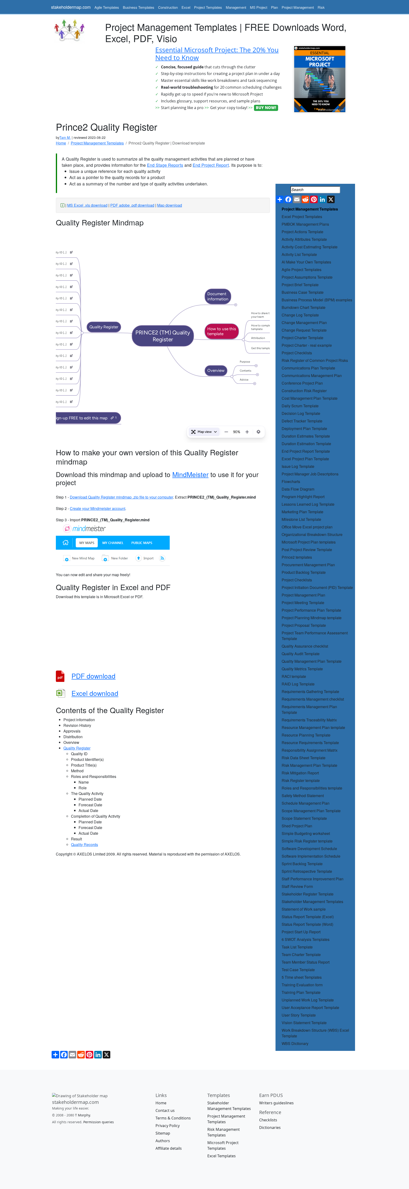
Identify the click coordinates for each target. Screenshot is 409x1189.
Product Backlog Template (304, 572)
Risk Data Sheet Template (303, 757)
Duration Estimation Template (306, 443)
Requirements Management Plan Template (309, 709)
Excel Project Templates (302, 216)
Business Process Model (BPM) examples (317, 300)
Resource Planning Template (306, 735)
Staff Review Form (297, 886)
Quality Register (76, 748)
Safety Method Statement (303, 795)
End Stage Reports (165, 165)
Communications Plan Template (308, 368)
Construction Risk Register (304, 390)
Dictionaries (270, 1127)
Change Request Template (304, 330)
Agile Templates (106, 7)
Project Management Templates (310, 209)
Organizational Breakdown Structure (312, 534)
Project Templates (208, 7)
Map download (169, 205)
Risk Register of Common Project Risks (315, 360)
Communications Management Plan (312, 375)
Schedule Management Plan (305, 803)
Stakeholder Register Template (307, 894)
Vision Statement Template (304, 1022)
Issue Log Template (298, 466)
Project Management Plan (303, 595)
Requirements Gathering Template (310, 691)
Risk (321, 7)
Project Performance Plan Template (311, 610)
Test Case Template (298, 969)
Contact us (165, 1110)
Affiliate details (169, 1148)
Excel (186, 7)
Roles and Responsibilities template (312, 788)
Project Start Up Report (301, 932)
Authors (163, 1140)
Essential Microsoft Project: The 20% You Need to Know (217, 53)
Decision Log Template (301, 413)
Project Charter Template (302, 337)
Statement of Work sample (304, 909)
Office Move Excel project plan (307, 527)
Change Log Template (300, 315)
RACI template (294, 676)
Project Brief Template (300, 284)
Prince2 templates (297, 557)
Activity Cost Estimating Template (310, 247)
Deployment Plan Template (304, 428)
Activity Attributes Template (304, 239)
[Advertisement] (100, 79)
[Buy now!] (319, 78)
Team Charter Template (301, 954)
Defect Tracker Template (302, 421)
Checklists (268, 1120)
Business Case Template (303, 292)
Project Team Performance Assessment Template (315, 635)
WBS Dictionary (295, 1043)
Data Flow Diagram (298, 489)
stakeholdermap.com (71, 7)
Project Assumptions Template (307, 277)
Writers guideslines (276, 1103)
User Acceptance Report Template (310, 1007)
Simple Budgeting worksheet (306, 833)
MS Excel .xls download (87, 205)
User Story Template (299, 1015)
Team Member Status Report (305, 962)
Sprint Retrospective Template (307, 871)
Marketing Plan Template (302, 511)
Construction (168, 7)
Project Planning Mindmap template (312, 617)
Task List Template (297, 947)
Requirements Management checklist (313, 699)
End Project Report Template (306, 451)
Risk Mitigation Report (300, 773)
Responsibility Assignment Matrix (310, 750)
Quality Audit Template (301, 653)
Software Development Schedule (309, 848)
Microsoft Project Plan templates (309, 542)
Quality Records (84, 844)
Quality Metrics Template (302, 668)
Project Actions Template (302, 231)
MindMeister (190, 474)
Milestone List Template (301, 519)
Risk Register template (301, 780)
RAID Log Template (298, 684)
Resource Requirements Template (310, 742)
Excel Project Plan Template (305, 458)
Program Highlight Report (303, 496)
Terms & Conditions (173, 1118)
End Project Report (211, 165)
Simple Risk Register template (307, 841)
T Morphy (82, 1115)
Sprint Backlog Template (302, 863)
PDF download (93, 675)
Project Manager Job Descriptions (310, 474)
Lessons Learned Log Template (308, 504)
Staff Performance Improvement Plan (312, 879)
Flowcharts (291, 481)
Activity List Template (299, 254)
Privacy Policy (168, 1125)
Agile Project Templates (301, 269)
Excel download (94, 693)
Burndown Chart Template (303, 307)
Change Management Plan (304, 322)
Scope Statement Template (304, 818)
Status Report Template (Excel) (308, 916)
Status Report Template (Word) (307, 924)
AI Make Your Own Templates (306, 262)
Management (236, 7)
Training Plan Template (301, 992)
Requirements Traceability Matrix (309, 720)
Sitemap (163, 1133)
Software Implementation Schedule (311, 856)
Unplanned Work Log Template (308, 1000)
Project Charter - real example (307, 345)
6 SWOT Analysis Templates (305, 939)
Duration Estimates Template (306, 436)
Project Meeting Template (303, 602)
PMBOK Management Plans (305, 224)
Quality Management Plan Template (312, 661)
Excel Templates (221, 1155)
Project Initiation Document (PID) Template (317, 587)
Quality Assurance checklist (305, 646)
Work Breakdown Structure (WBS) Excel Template (315, 1033)
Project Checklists (297, 352)
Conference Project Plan (302, 383)
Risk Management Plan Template (309, 765)
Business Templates (138, 7)
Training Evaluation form (302, 984)
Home (161, 1103)
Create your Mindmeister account (97, 508)
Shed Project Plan (297, 826)
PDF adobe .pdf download (132, 205)
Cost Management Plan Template (310, 398)
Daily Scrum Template (300, 405)
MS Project (258, 7)
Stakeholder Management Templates (312, 901)
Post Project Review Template (307, 549)
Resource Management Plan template (313, 727)
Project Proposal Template (304, 625)
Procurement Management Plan (308, 564)
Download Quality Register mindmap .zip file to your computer (121, 497)
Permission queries (98, 1121)
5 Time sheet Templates (302, 977)
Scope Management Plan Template (311, 810)
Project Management (298, 7)
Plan (274, 7)
